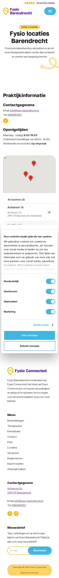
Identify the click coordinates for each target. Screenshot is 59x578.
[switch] (50, 291)
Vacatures (13, 453)
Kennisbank (13, 431)
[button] (50, 11)
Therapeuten (14, 426)
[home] (17, 11)
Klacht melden (15, 463)
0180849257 (15, 114)
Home (24, 27)
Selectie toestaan (29, 346)
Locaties (33, 27)
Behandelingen (15, 420)
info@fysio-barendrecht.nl (24, 110)
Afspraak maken (16, 469)
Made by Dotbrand (29, 573)
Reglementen (15, 458)
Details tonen (41, 324)
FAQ (9, 442)
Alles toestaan (29, 335)
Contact (12, 436)
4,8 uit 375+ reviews (45, 3)
